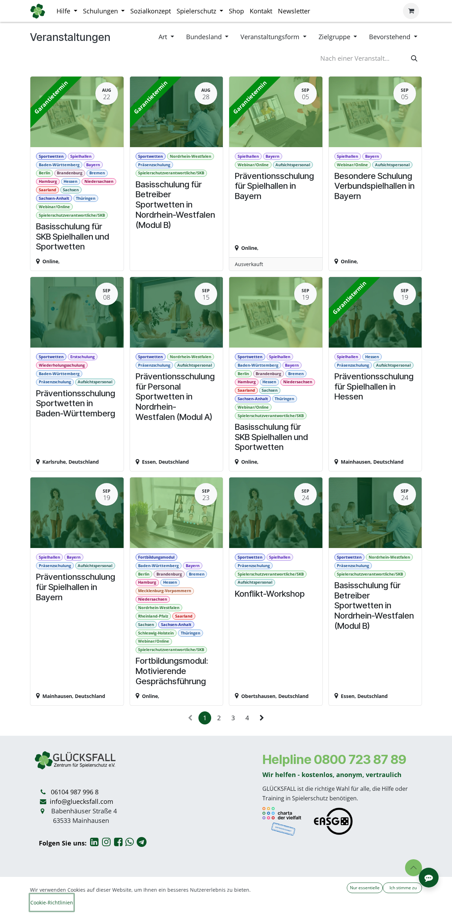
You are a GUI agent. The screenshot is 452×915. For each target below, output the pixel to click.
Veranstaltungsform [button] (270, 36)
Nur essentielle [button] (365, 888)
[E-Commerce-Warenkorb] (411, 11)
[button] (413, 867)
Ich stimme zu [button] (402, 888)
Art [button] (164, 36)
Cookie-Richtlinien (51, 902)
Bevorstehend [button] (390, 36)
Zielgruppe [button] (335, 36)
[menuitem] (67, 11)
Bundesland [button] (205, 36)
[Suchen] (414, 58)
